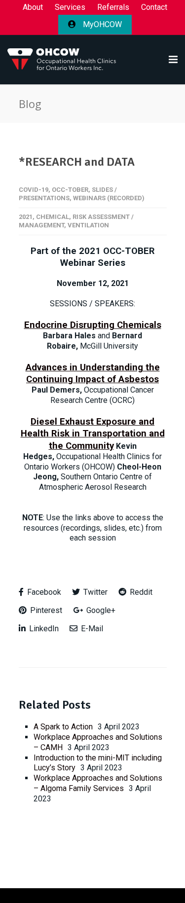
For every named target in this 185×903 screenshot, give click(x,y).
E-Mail (91, 628)
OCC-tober (70, 189)
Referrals (113, 7)
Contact (154, 7)
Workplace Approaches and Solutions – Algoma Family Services (98, 783)
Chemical (52, 216)
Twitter (94, 592)
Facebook (43, 592)
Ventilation (88, 225)
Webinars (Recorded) (109, 198)
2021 (26, 216)
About (33, 7)
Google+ (99, 610)
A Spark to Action (63, 726)
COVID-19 (33, 189)
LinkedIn (43, 628)
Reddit (140, 592)
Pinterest (45, 610)
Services (70, 7)
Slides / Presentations (68, 194)
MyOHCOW (101, 24)
